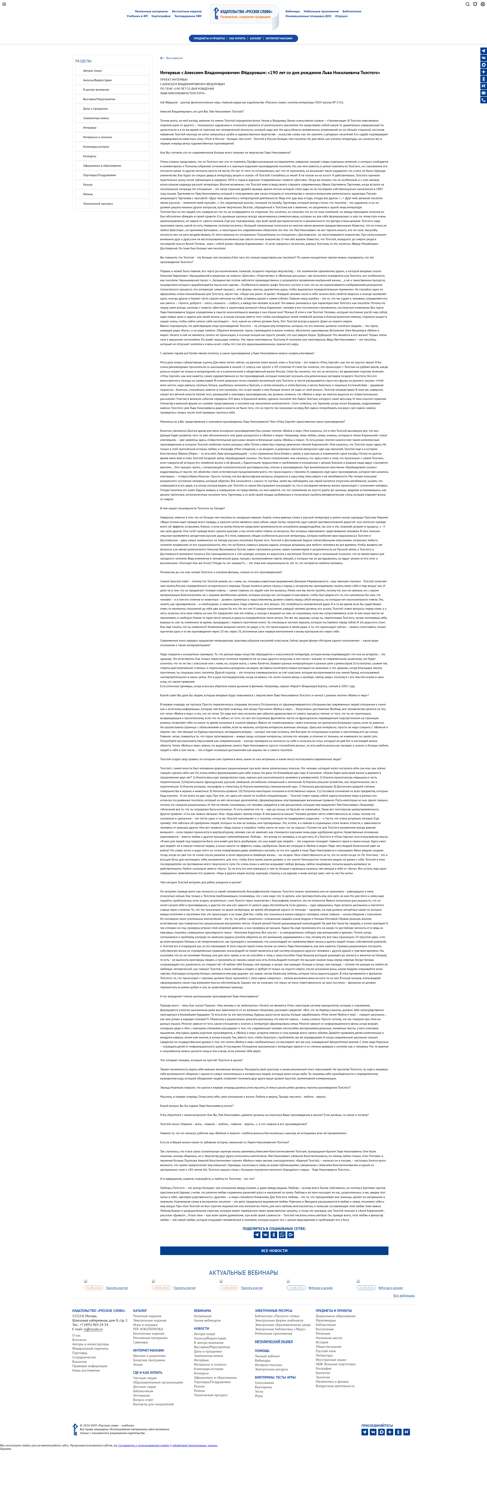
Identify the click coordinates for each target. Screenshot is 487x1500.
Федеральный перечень (90, 1348)
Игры (259, 1396)
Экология (323, 1377)
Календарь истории (96, 146)
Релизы (88, 194)
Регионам (323, 1333)
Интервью (89, 127)
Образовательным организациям (158, 1382)
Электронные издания (149, 1320)
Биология (323, 1373)
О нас (76, 1335)
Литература (324, 1355)
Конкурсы (89, 156)
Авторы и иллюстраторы (90, 1344)
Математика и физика (332, 1381)
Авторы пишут (92, 70)
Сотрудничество (84, 1357)
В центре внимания (96, 89)
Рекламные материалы (151, 11)
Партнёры (79, 1353)
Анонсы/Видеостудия (97, 80)
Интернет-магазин (268, 1365)
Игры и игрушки (145, 1325)
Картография (161, 16)
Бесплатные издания (187, 11)
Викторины (263, 1387)
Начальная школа (329, 1338)
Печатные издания (147, 1316)
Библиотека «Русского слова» (277, 1316)
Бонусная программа (149, 1360)
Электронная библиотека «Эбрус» (280, 1329)
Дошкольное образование (336, 1316)
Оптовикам (141, 1395)
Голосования (264, 1382)
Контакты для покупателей (153, 1404)
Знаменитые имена (96, 118)
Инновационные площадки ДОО (308, 16)
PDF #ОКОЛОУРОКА (148, 1329)
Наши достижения (86, 1370)
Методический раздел (274, 1341)
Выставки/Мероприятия (99, 99)
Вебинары (293, 11)
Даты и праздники (95, 108)
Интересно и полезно (97, 137)
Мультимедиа (326, 1320)
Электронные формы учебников (279, 1320)
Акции (138, 1364)
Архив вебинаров (207, 1320)
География (323, 1368)
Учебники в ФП (137, 16)
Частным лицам (145, 1378)
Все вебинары (404, 1295)
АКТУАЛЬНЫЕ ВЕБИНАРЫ (243, 1273)
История (322, 1342)
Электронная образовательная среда (283, 1325)
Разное (87, 184)
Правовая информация (89, 1366)
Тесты (259, 1391)
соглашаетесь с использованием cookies (143, 1445)
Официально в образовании (102, 165)
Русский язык (326, 1351)
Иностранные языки (331, 1359)
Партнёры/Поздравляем (99, 175)
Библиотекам (352, 11)
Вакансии (79, 1361)
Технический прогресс (98, 203)
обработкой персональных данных (195, 1445)
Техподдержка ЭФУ (188, 16)
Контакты (79, 1340)
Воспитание (325, 1329)
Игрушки (341, 16)
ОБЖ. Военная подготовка (336, 1364)
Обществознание (328, 1346)
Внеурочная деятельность (335, 1386)
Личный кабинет (267, 1356)
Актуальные (203, 1316)
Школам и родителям (149, 1355)
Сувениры (140, 1342)
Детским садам (144, 1386)
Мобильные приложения (321, 11)
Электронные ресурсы (271, 1369)
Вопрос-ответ (143, 1400)
